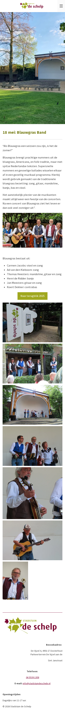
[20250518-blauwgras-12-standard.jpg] (32, 446)
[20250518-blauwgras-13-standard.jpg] (32, 493)
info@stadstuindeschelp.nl (36, 683)
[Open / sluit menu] (61, 6)
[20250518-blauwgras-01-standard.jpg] (32, 322)
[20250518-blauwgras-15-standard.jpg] (15, 581)
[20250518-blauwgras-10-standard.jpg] (32, 363)
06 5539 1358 (32, 677)
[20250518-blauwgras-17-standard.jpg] (32, 405)
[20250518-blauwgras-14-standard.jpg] (32, 540)
